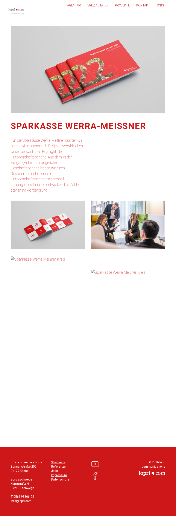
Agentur (74, 5)
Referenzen (59, 466)
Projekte (122, 5)
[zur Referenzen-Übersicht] (88, 417)
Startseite (58, 462)
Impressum (59, 475)
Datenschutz (60, 479)
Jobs (160, 5)
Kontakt (143, 5)
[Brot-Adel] (13, 417)
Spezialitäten (98, 5)
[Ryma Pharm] (162, 417)
